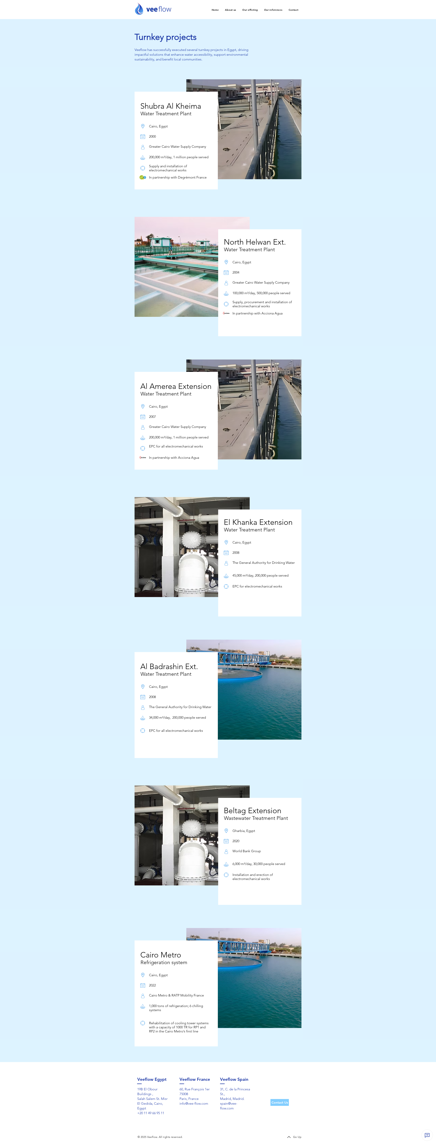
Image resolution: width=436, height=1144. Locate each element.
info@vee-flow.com (194, 1103)
